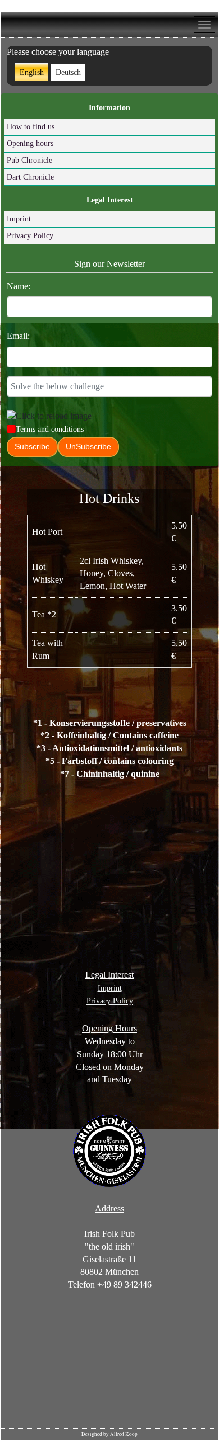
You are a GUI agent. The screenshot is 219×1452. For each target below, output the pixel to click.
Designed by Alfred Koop (109, 1434)
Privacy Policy (30, 236)
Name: (18, 286)
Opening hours (30, 143)
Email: (18, 336)
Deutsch (68, 72)
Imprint (19, 219)
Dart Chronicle (30, 177)
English (32, 72)
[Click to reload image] (49, 416)
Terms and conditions (50, 429)
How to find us (30, 126)
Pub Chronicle (29, 160)
